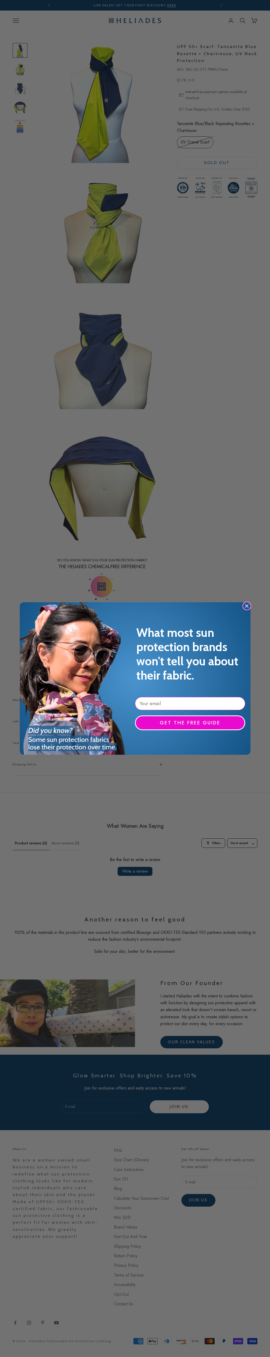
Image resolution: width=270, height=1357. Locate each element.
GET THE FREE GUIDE (190, 722)
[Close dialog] (246, 606)
